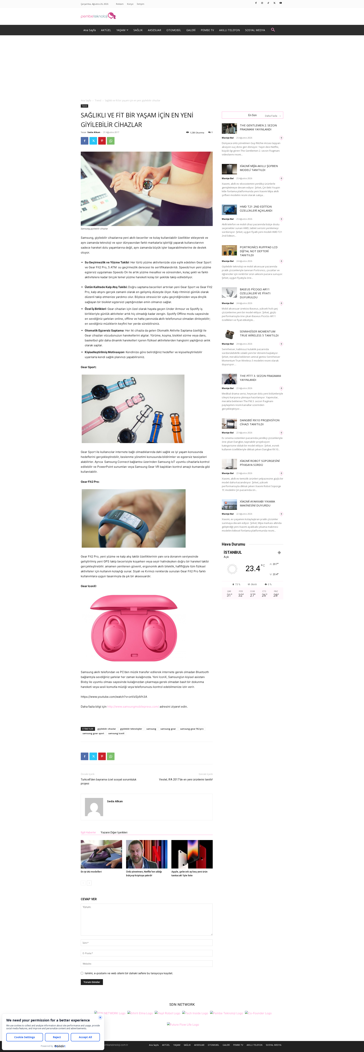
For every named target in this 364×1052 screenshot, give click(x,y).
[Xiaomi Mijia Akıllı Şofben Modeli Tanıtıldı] (229, 169)
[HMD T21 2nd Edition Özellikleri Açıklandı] (229, 210)
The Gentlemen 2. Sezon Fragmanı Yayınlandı (258, 127)
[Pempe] (182, 16)
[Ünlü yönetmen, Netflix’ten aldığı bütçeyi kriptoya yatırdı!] (146, 854)
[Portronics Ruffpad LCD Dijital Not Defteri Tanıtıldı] (229, 250)
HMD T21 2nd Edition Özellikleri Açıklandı (256, 208)
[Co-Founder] (258, 1013)
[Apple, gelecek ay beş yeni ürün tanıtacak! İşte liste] (192, 854)
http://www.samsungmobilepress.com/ (133, 706)
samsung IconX (116, 733)
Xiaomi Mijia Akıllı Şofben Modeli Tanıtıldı (259, 168)
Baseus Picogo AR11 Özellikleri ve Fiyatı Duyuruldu (255, 293)
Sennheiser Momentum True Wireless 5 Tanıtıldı (259, 333)
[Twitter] (274, 3)
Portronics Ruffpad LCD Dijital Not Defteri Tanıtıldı (259, 251)
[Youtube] (280, 3)
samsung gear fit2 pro (192, 728)
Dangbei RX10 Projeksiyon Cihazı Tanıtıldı (259, 422)
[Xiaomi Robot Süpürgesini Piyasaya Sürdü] (229, 464)
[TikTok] (268, 3)
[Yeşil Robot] (167, 1013)
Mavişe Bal (228, 137)
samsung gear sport (93, 733)
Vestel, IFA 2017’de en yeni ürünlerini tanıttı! (186, 779)
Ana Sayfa (86, 100)
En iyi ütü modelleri (91, 871)
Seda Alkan (93, 132)
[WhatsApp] (111, 141)
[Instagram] (262, 3)
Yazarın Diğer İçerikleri (114, 832)
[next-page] (89, 883)
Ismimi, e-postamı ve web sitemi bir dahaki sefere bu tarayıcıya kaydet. (129, 973)
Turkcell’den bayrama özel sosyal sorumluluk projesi (108, 781)
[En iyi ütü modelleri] (101, 854)
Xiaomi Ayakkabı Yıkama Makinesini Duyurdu (257, 503)
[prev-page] (83, 883)
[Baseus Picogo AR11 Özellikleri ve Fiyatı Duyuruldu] (229, 292)
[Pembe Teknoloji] (226, 1013)
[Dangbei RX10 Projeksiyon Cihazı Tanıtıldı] (229, 423)
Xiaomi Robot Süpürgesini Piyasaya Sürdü (260, 463)
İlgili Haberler (88, 832)
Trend (98, 100)
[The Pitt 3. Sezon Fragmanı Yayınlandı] (229, 379)
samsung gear (168, 728)
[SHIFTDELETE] (110, 1013)
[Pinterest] (102, 141)
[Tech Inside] (195, 1013)
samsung (151, 728)
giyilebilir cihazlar (106, 728)
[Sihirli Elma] (140, 1013)
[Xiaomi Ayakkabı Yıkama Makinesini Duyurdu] (229, 504)
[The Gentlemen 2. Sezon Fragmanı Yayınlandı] (229, 128)
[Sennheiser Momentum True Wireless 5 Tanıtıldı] (229, 334)
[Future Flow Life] (183, 1024)
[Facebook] (256, 3)
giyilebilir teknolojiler (131, 728)
